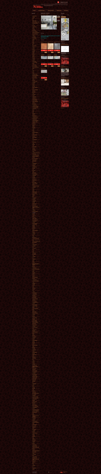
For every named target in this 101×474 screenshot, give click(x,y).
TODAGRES (33, 430)
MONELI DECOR (34, 329)
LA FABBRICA (33, 283)
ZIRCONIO (33, 465)
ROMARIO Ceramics (34, 401)
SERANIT (33, 414)
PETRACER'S (33, 369)
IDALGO (33, 236)
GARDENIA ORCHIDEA (35, 211)
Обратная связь (59, 10)
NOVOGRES (33, 348)
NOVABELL (33, 347)
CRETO (33, 151)
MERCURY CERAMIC (34, 321)
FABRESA (33, 195)
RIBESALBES (33, 395)
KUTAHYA (33, 276)
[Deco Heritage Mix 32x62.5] (44, 72)
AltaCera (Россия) (34, 38)
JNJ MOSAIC (33, 256)
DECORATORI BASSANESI (35, 156)
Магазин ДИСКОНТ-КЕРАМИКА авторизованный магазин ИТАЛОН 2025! (65, 45)
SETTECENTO (34, 417)
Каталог (44, 14)
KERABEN (33, 262)
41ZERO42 (33, 17)
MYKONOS (33, 335)
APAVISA (33, 43)
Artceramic (33, 57)
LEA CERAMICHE (34, 296)
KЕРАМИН (33, 278)
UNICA (33, 437)
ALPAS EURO (33, 36)
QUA (32, 382)
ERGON (33, 190)
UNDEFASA (33, 436)
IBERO (33, 235)
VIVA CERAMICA (34, 454)
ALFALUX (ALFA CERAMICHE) (35, 32)
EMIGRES (33, 181)
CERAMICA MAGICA (34, 118)
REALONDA (33, 388)
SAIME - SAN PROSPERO (35, 406)
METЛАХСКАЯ (34, 323)
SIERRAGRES (34, 418)
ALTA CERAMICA (34, 37)
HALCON (33, 229)
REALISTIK (33, 387)
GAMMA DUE (33, 210)
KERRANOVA (33, 272)
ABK (32, 19)
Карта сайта (66, 10)
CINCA (33, 138)
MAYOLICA (33, 316)
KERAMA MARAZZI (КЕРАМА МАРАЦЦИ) (35, 264)
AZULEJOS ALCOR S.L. (35, 74)
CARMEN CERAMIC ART (35, 101)
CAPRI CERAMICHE (34, 99)
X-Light (33, 464)
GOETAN (33, 216)
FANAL (33, 196)
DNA (32, 162)
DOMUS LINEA (34, 164)
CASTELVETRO (34, 108)
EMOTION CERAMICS (34, 183)
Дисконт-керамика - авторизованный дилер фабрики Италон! (64, 67)
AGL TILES (33, 25)
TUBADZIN (33, 435)
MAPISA (33, 309)
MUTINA (33, 334)
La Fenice (33, 285)
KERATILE (33, 266)
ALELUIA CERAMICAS (34, 31)
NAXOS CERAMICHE (34, 340)
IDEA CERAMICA (34, 237)
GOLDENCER (34, 217)
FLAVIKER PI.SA (34, 200)
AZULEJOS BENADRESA (35, 75)
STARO (33, 423)
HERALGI (33, 231)
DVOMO (33, 171)
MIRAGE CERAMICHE (34, 327)
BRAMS (33, 93)
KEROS (33, 271)
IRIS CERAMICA (34, 248)
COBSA (33, 143)
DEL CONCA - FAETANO (35, 158)
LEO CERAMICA (34, 297)
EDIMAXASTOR (34, 175)
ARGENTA (33, 51)
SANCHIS (33, 408)
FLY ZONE (33, 202)
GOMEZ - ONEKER (34, 218)
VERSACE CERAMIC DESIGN (35, 447)
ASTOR (33, 63)
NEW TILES (33, 342)
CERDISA (33, 126)
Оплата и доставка (51, 10)
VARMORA (33, 441)
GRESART (33, 225)
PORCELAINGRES (34, 375)
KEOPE (33, 260)
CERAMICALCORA (34, 119)
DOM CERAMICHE (34, 163)
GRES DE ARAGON (34, 224)
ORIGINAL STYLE (34, 354)
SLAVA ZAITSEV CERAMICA (35, 422)
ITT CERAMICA (34, 254)
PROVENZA (33, 381)
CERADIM (33, 114)
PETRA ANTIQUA (34, 368)
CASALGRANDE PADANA (35, 107)
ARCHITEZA (33, 50)
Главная (34, 10)
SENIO (33, 413)
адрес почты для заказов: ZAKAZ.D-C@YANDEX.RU (61, 3)
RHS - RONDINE (34, 394)
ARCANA (33, 49)
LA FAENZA (33, 284)
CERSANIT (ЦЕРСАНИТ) (35, 132)
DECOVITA (33, 157)
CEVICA (33, 133)
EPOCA (33, 188)
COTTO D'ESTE (34, 150)
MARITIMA (33, 314)
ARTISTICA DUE (34, 61)
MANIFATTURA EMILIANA (35, 308)
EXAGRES (33, 194)
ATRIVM (33, 68)
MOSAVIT (33, 333)
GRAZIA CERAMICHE (34, 223)
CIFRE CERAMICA (34, 137)
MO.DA (33, 328)
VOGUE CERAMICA (34, 456)
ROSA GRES (33, 402)
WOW (33, 463)
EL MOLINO (33, 177)
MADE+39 (33, 303)
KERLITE (33, 270)
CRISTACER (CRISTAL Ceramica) (36, 152)
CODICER (33, 144)
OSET (33, 359)
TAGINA (33, 428)
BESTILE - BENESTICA (34, 87)
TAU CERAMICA (34, 429)
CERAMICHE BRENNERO (35, 120)
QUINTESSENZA (34, 383)
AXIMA (33, 70)
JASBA (33, 255)
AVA (32, 69)
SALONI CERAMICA (34, 407)
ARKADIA (33, 55)
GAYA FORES (46, 14)
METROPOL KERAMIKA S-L (35, 322)
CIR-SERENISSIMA (34, 139)
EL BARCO (33, 176)
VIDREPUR (33, 449)
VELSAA (33, 442)
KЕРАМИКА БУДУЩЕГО (35, 277)
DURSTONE (33, 170)
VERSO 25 (33, 448)
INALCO (33, 243)
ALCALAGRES (34, 30)
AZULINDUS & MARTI (34, 81)
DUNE (33, 169)
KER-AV (33, 261)
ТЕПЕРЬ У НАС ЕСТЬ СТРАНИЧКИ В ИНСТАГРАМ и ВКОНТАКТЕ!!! (65, 98)
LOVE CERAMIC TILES (34, 302)
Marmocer (33, 315)
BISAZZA (33, 88)
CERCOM (33, 125)
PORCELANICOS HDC (34, 376)
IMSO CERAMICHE (34, 242)
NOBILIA (33, 346)
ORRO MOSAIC (34, 358)
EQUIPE (33, 189)
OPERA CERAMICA (34, 352)
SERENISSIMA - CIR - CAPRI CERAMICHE (35, 416)
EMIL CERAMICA (34, 182)
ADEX (33, 24)
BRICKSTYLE (33, 94)
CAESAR (33, 95)
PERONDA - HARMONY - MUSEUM (35, 366)
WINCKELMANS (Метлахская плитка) (35, 459)
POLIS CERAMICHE (34, 374)
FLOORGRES (33, 201)
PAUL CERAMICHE (34, 365)
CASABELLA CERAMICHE (35, 106)
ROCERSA (33, 400)
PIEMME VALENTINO (34, 370)
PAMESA (33, 360)
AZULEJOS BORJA (34, 76)
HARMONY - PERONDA (35, 230)
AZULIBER (33, 80)
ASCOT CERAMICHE (34, 62)
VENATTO (33, 443)
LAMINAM (33, 289)
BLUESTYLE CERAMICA (35, 89)
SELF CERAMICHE (34, 412)
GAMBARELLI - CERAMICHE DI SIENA (35, 207)
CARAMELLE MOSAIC (34, 100)
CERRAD (33, 131)
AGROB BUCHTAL (34, 26)
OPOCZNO (33, 353)
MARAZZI (33, 310)
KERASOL (33, 265)
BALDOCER (33, 82)
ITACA (33, 249)
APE (32, 44)
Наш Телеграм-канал (41, 10)
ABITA (33, 18)
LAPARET (33, 291)
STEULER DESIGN (34, 424)
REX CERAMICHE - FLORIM (35, 393)
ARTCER (33, 56)
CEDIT (33, 112)
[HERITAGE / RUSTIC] (49, 29)
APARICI (33, 42)
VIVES (33, 455)
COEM (33, 145)
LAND (33, 290)
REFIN (33, 389)
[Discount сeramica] (38, 6)
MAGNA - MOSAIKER (34, 304)
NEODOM (33, 341)
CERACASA (33, 113)
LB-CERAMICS (34, 295)
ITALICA (33, 250)
